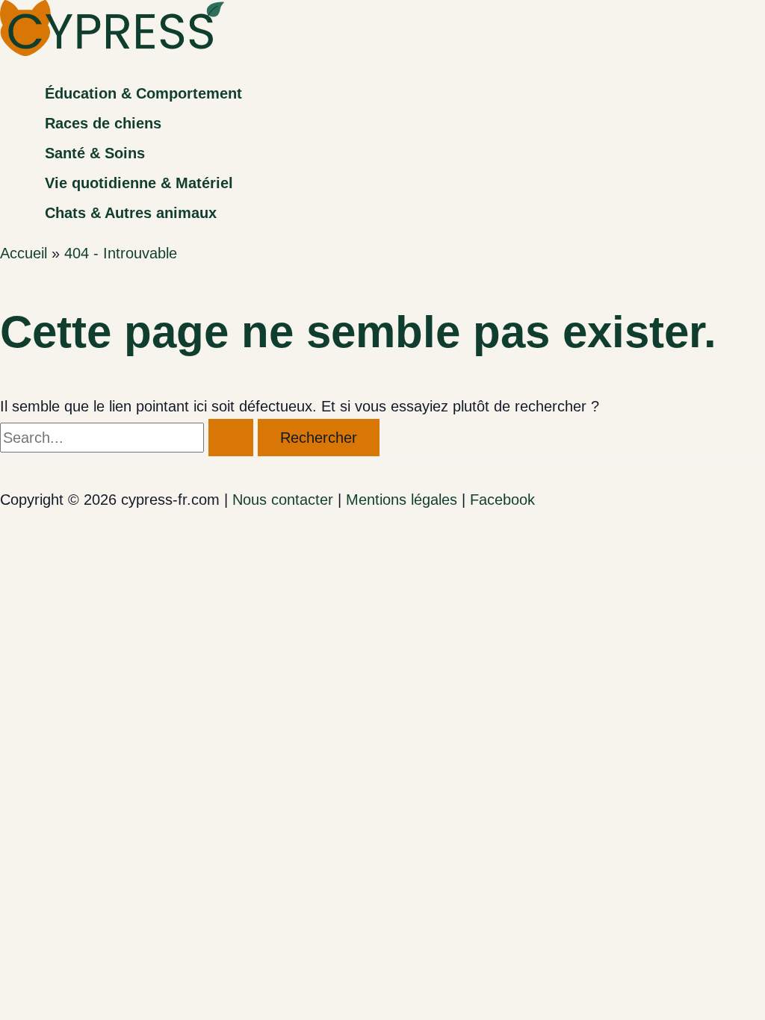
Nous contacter (282, 499)
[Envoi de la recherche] (230, 437)
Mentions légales (401, 499)
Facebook (502, 499)
